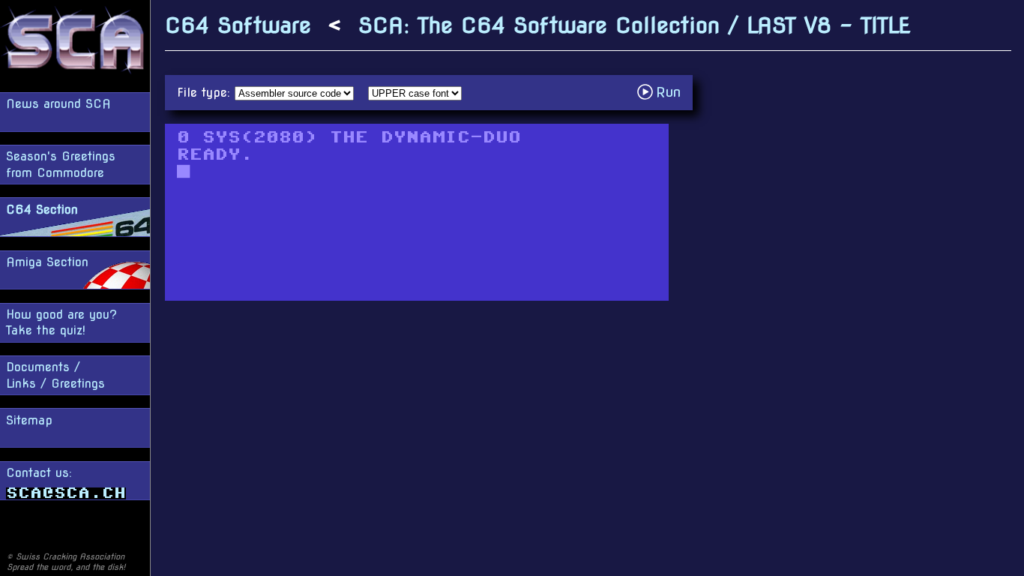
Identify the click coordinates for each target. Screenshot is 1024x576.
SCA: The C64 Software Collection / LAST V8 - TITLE (634, 25)
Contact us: (39, 473)
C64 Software (238, 25)
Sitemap (29, 420)
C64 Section (42, 209)
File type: (206, 93)
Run (663, 92)
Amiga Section (47, 262)
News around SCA (58, 104)
